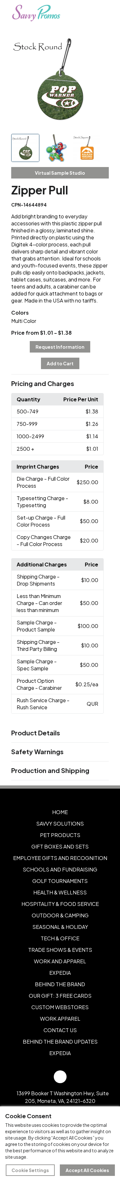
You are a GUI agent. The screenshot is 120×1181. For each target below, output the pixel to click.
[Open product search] (87, 13)
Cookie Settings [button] (30, 1170)
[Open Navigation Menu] (101, 13)
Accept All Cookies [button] (87, 1170)
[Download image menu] (100, 39)
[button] (60, 384)
